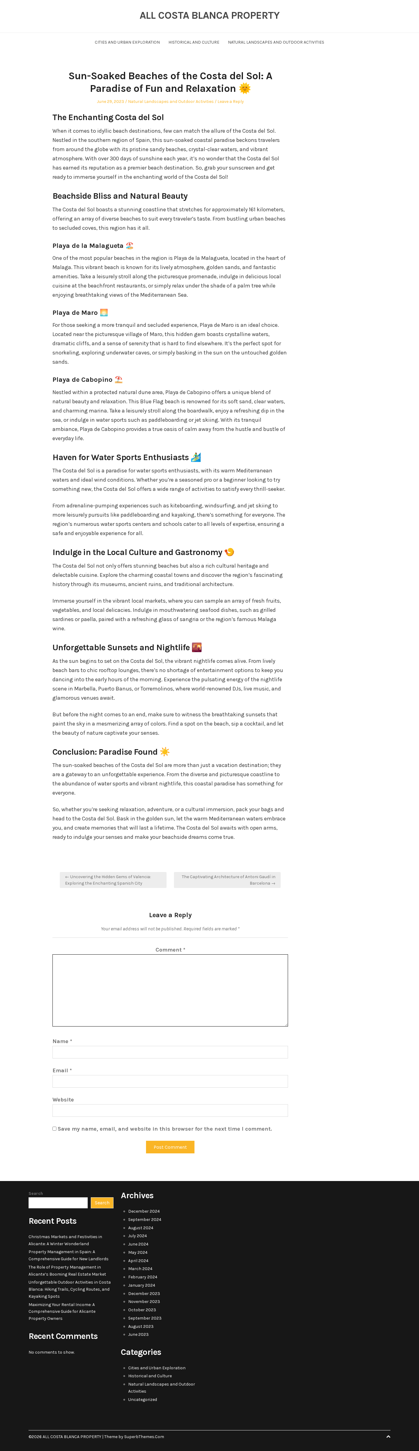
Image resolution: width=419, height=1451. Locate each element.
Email (62, 1070)
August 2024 (140, 1227)
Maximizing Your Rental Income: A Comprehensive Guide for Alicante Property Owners (62, 1311)
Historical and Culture (193, 42)
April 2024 (138, 1260)
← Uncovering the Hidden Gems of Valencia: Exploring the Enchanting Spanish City (108, 880)
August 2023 (141, 1326)
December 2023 (144, 1293)
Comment (170, 949)
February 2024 (142, 1277)
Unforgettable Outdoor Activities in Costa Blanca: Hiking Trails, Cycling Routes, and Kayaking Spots (70, 1289)
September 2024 (144, 1219)
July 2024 (137, 1235)
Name (62, 1041)
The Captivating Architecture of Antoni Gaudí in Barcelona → (228, 880)
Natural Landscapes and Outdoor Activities (276, 42)
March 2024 (140, 1268)
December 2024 (144, 1211)
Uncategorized (142, 1399)
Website (63, 1099)
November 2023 (144, 1301)
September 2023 (145, 1318)
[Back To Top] (388, 1436)
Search (36, 1193)
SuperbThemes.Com (144, 1436)
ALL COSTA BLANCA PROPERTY (209, 15)
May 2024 (138, 1252)
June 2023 (138, 1334)
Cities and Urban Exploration (127, 42)
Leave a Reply (230, 101)
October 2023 (142, 1309)
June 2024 (138, 1244)
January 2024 (141, 1285)
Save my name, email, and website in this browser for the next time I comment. (165, 1128)
